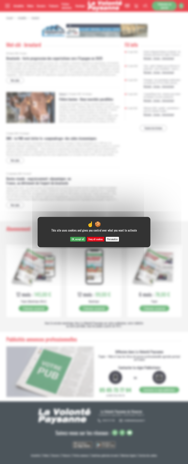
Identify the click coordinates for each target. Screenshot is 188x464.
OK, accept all (78, 239)
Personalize (112, 239)
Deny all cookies (95, 239)
